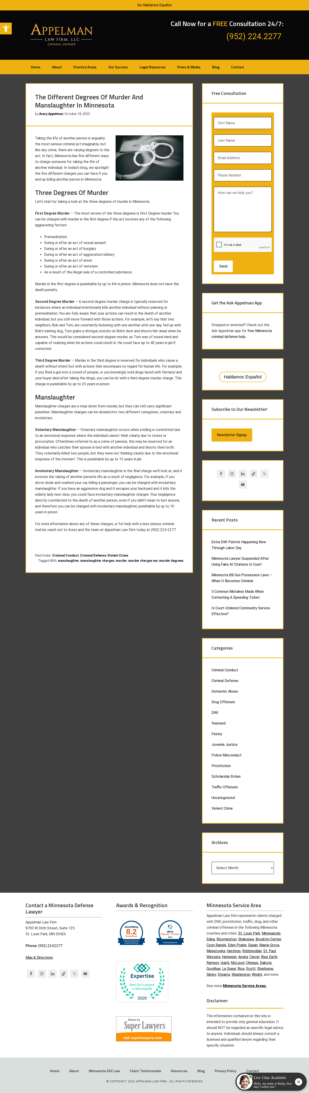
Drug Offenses (223, 702)
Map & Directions (39, 957)
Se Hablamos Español (154, 5)
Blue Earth (269, 957)
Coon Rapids (216, 945)
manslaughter (68, 560)
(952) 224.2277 (50, 946)
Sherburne (265, 968)
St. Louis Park (249, 933)
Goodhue (214, 968)
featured (219, 723)
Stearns (224, 974)
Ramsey (213, 963)
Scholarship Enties (226, 776)
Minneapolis (271, 933)
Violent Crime (117, 555)
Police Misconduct (227, 755)
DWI (215, 712)
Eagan (253, 945)
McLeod (237, 963)
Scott (251, 968)
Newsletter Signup (232, 435)
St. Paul (269, 951)
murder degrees (171, 560)
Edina (211, 939)
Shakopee (246, 939)
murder (121, 560)
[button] (6, 28)
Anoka (243, 957)
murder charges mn (143, 560)
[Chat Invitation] (269, 1083)
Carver (254, 957)
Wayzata (213, 957)
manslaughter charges (97, 560)
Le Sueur (229, 968)
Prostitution (221, 766)
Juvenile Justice (225, 744)
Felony (217, 734)
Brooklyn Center (268, 939)
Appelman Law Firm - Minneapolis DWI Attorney (62, 34)
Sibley (211, 974)
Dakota (265, 963)
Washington (241, 974)
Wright (257, 974)
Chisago (252, 963)
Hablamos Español (242, 376)
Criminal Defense (93, 555)
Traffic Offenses (225, 787)
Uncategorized (223, 798)
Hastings (234, 951)
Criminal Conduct (65, 555)
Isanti (225, 963)
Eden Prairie (237, 945)
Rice (241, 968)
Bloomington (226, 939)
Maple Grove (269, 945)
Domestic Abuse (225, 691)
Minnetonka (216, 951)
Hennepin (229, 957)
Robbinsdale (252, 951)
